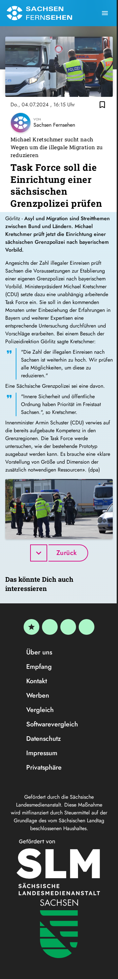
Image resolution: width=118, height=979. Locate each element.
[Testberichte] (31, 627)
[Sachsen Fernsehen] (39, 13)
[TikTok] (86, 627)
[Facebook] (50, 627)
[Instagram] (68, 627)
